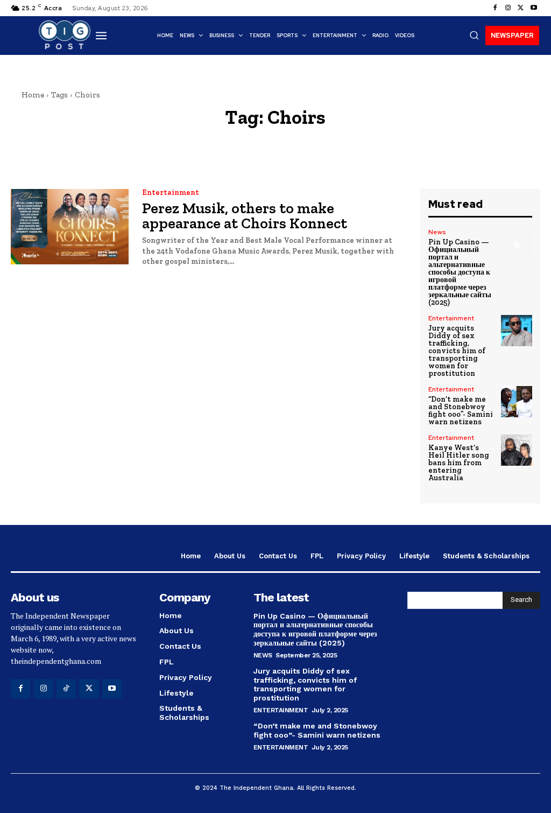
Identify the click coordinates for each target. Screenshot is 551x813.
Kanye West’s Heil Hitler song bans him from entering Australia (458, 462)
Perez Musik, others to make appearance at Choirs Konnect (244, 215)
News (437, 232)
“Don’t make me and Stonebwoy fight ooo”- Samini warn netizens (460, 410)
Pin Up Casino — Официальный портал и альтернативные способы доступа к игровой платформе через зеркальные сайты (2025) (459, 272)
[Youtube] (533, 8)
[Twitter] (520, 8)
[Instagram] (507, 8)
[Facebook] (495, 8)
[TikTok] (66, 688)
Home (33, 95)
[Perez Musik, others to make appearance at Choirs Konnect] (70, 226)
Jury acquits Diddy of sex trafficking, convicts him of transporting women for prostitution (456, 351)
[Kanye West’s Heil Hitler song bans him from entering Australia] (516, 450)
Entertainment (170, 193)
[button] (474, 35)
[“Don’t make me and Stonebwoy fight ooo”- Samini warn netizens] (516, 401)
